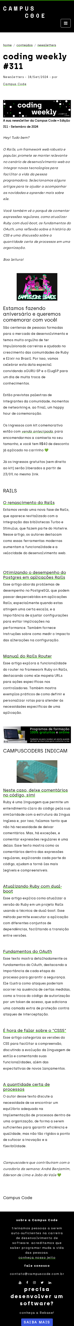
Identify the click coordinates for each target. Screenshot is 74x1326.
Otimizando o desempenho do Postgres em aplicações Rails (34, 575)
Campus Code (15, 84)
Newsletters (46, 45)
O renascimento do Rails (29, 502)
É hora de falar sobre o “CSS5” (34, 1030)
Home (7, 45)
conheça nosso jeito (37, 1257)
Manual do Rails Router (27, 656)
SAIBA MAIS (37, 1322)
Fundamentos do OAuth (27, 951)
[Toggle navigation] (66, 23)
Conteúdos (24, 45)
